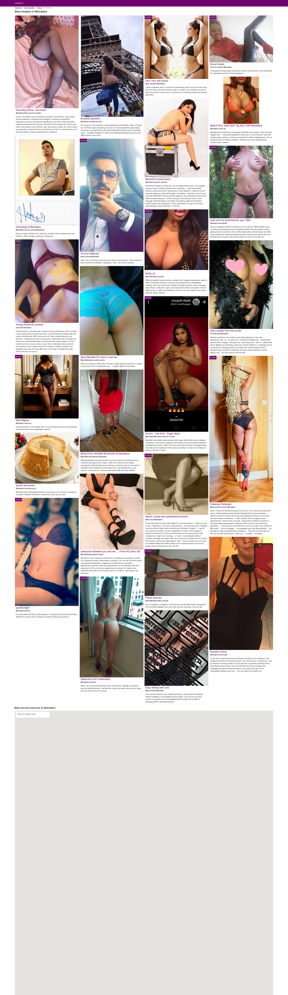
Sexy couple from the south (225, 330)
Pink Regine (22, 420)
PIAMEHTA (19, 3)
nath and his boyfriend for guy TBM (230, 220)
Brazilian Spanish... (91, 118)
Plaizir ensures (153, 597)
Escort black (217, 64)
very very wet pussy (156, 80)
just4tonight (23, 607)
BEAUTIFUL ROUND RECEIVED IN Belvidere (105, 453)
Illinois (39, 8)
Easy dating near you (157, 687)
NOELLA (150, 273)
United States (29, 8)
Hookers (18, 8)
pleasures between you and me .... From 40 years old (110, 551)
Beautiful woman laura (157, 179)
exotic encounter (25, 485)
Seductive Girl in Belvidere (95, 679)
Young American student (29, 324)
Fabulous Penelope (220, 504)
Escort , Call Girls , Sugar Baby (162, 433)
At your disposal (90, 253)
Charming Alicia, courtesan (31, 110)
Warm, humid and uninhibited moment (166, 516)
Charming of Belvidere (28, 226)
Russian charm (218, 651)
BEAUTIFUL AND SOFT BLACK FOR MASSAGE (236, 125)
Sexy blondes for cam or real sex (99, 357)
